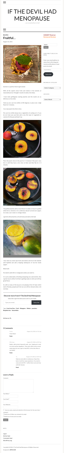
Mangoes (23, 308)
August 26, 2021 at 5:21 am (34, 331)
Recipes (5, 35)
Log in (5, 433)
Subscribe (36, 302)
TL (10, 318)
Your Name (6, 393)
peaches (34, 308)
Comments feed (7, 438)
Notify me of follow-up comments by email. (15, 414)
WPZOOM (13, 450)
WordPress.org (7, 440)
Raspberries (7, 310)
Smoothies (15, 310)
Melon (29, 308)
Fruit (17, 308)
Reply (11, 336)
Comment (5, 378)
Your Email (5, 399)
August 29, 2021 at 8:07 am (34, 342)
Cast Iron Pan (10, 308)
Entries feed (6, 436)
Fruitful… (9, 38)
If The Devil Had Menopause (32, 15)
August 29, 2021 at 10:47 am (33, 356)
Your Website (6, 404)
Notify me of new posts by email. (12, 416)
